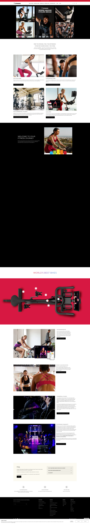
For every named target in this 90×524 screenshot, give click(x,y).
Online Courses (41, 504)
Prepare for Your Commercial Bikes (53, 506)
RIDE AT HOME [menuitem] (31, 3)
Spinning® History (72, 501)
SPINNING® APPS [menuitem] (46, 3)
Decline (85, 521)
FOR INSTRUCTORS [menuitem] (52, 3)
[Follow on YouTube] (17, 518)
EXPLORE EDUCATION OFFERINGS (53, 84)
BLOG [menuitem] (60, 3)
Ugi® (63, 505)
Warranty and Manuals (52, 510)
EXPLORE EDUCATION (61, 372)
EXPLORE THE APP (50, 117)
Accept (78, 521)
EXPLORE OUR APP (61, 338)
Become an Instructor (41, 501)
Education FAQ (40, 508)
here (28, 492)
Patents (71, 504)
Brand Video (72, 508)
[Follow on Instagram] (15, 518)
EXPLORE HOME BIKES (18, 84)
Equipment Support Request (53, 511)
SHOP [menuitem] (57, 3)
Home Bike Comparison (53, 504)
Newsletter (71, 509)
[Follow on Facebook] (13, 518)
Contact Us (51, 501)
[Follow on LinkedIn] (19, 518)
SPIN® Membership (41, 505)
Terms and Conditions (52, 514)
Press (71, 505)
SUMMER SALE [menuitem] (42, 3)
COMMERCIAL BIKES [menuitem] (36, 3)
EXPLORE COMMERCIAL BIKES (63, 413)
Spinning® (64, 501)
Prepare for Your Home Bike (53, 507)
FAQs (19, 476)
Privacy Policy (13, 522)
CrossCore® (64, 504)
